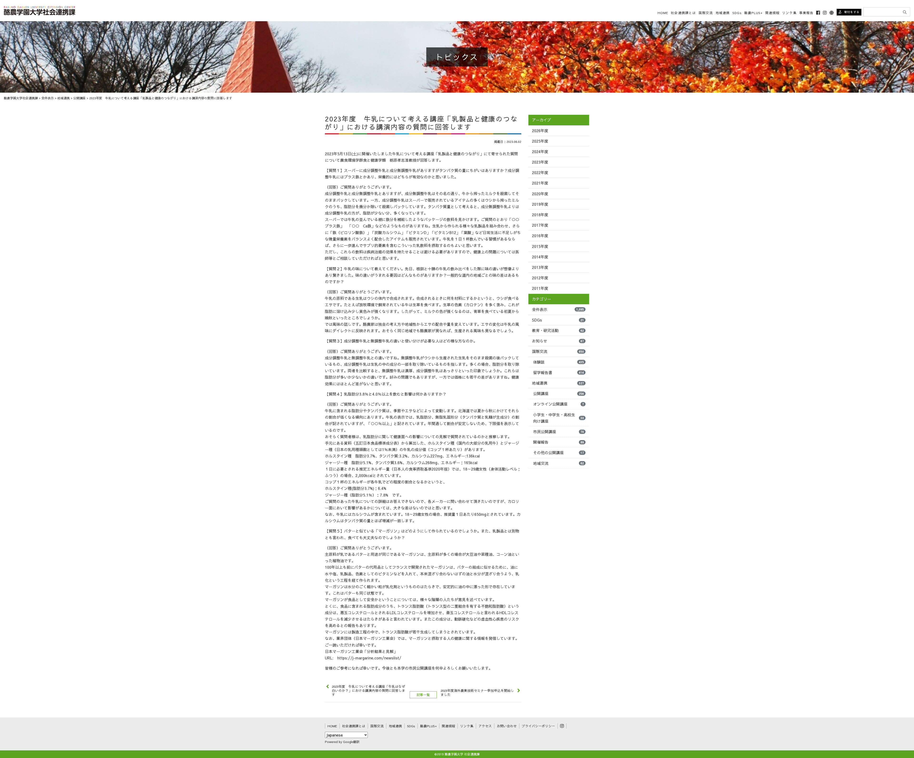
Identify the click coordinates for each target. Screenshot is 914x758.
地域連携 (558, 383)
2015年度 (540, 246)
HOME (663, 12)
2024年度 (540, 151)
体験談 (558, 362)
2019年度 (540, 204)
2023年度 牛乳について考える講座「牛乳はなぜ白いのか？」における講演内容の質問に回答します (368, 690)
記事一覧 (423, 695)
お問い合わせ (507, 726)
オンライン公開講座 (558, 404)
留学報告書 (558, 372)
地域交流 (558, 463)
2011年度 (540, 288)
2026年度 (540, 130)
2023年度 (540, 162)
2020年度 (540, 193)
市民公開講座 (558, 431)
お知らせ (558, 340)
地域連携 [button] (722, 12)
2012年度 (540, 277)
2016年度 (540, 235)
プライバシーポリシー (538, 726)
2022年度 (540, 172)
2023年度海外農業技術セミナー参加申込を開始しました (477, 692)
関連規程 (772, 12)
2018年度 (540, 214)
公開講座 (558, 393)
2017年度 (540, 225)
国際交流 (558, 351)
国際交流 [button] (706, 12)
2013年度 (540, 267)
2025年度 (540, 141)
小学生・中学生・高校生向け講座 (558, 418)
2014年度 (540, 256)
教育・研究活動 (558, 330)
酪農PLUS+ (753, 12)
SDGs (736, 12)
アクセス (485, 726)
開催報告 (558, 442)
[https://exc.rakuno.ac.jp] (39, 10)
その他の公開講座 (558, 452)
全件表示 (558, 309)
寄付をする (851, 12)
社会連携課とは (683, 12)
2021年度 (540, 183)
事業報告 (806, 12)
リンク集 (789, 12)
